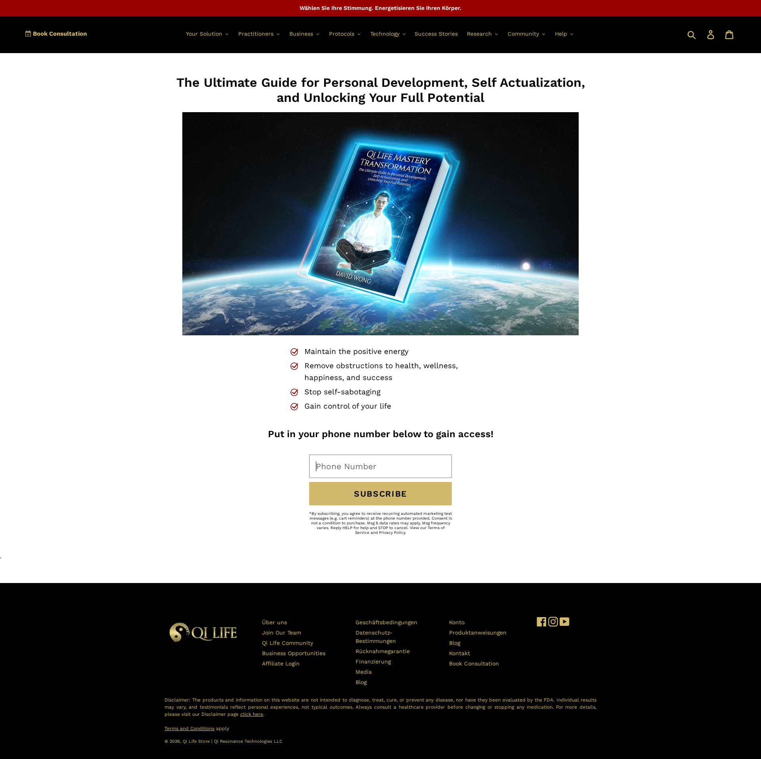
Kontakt (459, 653)
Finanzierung (373, 661)
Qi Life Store (197, 741)
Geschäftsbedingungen (386, 622)
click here (251, 714)
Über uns (274, 622)
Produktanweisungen (478, 632)
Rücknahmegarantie (383, 651)
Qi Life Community (287, 643)
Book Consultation (59, 33)
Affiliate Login (281, 663)
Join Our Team (281, 632)
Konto (457, 622)
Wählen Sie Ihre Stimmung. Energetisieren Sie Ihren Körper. (380, 8)
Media (364, 672)
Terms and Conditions (189, 728)
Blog (361, 682)
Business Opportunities (293, 653)
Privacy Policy (392, 532)
